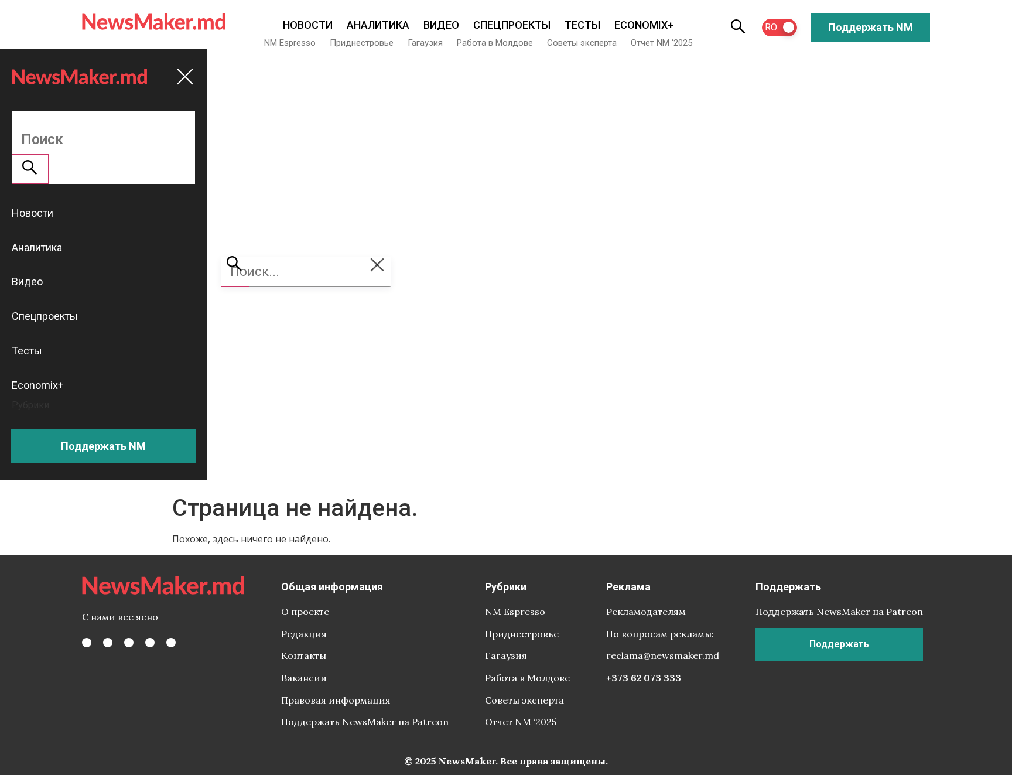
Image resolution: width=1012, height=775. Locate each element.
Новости (308, 25)
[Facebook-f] (86, 642)
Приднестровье (362, 42)
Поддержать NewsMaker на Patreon (365, 722)
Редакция (304, 634)
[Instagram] (129, 642)
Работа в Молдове (495, 42)
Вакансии (304, 678)
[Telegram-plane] (171, 642)
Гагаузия (425, 42)
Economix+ (643, 25)
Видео (441, 25)
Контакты (303, 655)
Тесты (582, 25)
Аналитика (378, 25)
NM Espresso (290, 42)
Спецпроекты (512, 25)
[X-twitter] (107, 642)
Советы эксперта (582, 42)
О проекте (305, 611)
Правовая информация (336, 700)
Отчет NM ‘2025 (661, 42)
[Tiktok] (150, 642)
